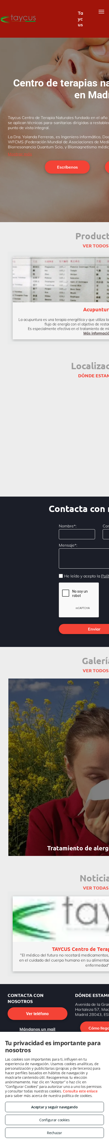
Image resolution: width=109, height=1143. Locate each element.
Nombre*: (68, 525)
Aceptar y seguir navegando (54, 1107)
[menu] (101, 12)
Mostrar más (20, 153)
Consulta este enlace (80, 1091)
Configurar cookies (54, 1119)
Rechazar (54, 1132)
